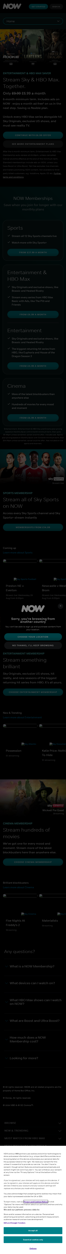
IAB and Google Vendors (14, 1223)
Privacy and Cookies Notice (36, 1201)
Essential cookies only (33, 1239)
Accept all (33, 1230)
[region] (33, 1200)
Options (33, 1248)
